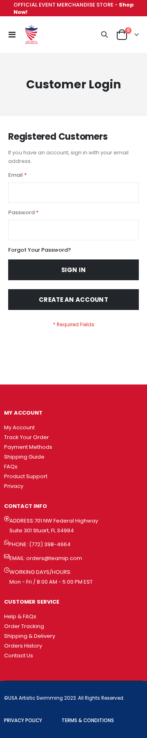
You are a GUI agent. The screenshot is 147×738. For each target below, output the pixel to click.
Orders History (23, 646)
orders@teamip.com (54, 558)
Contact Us (18, 655)
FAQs (11, 466)
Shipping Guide (24, 457)
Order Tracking (24, 626)
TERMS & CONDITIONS (88, 720)
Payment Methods (28, 447)
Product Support (25, 476)
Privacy (13, 486)
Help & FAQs (20, 616)
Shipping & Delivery (29, 636)
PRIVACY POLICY (23, 720)
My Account (19, 427)
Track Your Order (26, 437)
